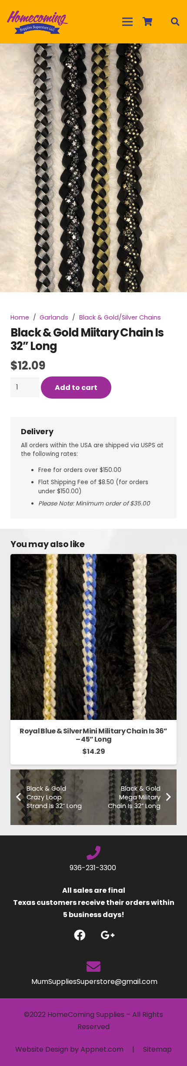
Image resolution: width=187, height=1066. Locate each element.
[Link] (37, 21)
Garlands (54, 317)
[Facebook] (79, 935)
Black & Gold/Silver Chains (120, 317)
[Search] (175, 21)
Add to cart (76, 388)
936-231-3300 (94, 868)
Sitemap (157, 1049)
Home (19, 317)
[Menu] (127, 22)
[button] (173, 57)
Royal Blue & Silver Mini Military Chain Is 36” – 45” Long (93, 735)
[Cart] (147, 21)
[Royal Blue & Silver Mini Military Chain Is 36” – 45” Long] (93, 560)
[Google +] (108, 935)
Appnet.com (102, 1049)
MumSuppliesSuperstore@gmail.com (93, 982)
